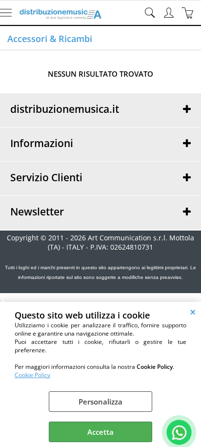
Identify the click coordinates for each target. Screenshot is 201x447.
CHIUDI (193, 312)
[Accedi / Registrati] (170, 12)
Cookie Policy (32, 375)
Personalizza (100, 401)
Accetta (100, 432)
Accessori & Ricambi (49, 38)
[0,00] (189, 12)
